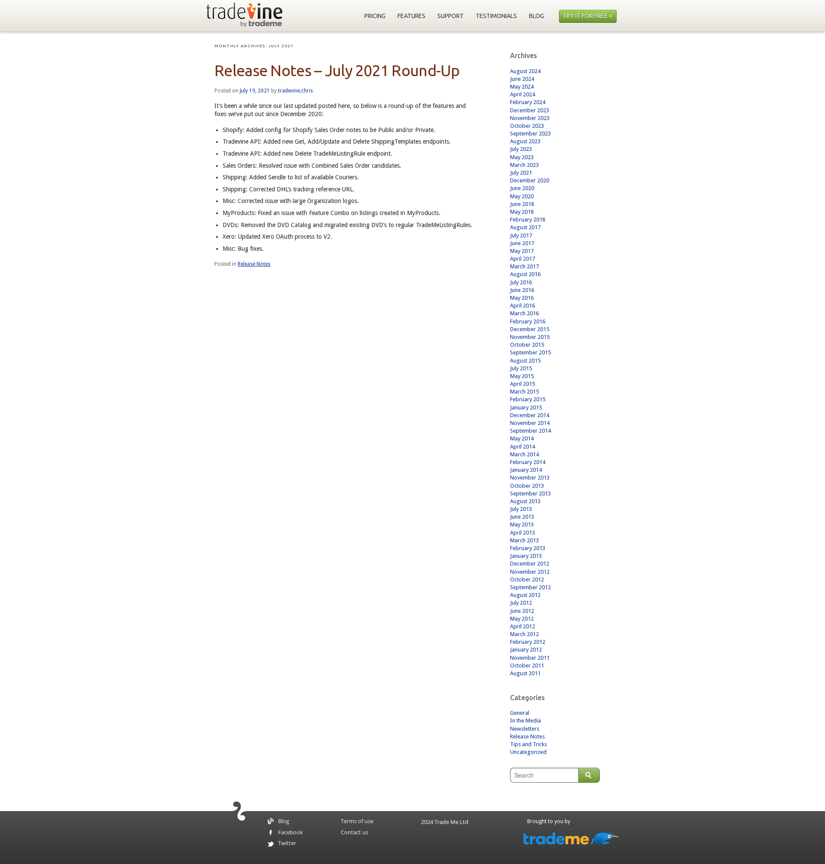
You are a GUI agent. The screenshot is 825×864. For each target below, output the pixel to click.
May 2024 (522, 86)
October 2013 (527, 486)
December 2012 (529, 563)
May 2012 (522, 618)
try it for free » (587, 15)
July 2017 (521, 235)
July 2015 (521, 368)
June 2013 (522, 516)
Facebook (290, 832)
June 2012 (522, 611)
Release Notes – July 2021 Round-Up (337, 70)
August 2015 (525, 360)
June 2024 (522, 79)
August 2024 (525, 71)
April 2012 (522, 626)
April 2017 (522, 258)
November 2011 (530, 658)
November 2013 (530, 477)
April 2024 (522, 94)
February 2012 (527, 642)
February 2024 (527, 102)
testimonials (496, 16)
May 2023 (522, 157)
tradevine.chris (295, 91)
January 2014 (526, 470)
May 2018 (522, 212)
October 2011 (527, 665)
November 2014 (530, 423)
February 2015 (527, 399)
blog (536, 16)
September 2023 (530, 133)
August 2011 (525, 673)
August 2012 (525, 595)
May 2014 (522, 438)
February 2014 (527, 462)
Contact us (354, 832)
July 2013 (521, 509)
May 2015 (522, 376)
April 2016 (522, 305)
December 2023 (529, 110)
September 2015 (530, 352)
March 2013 (524, 540)
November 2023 (530, 118)
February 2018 (527, 219)
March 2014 (524, 454)
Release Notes (254, 264)
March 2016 (524, 313)
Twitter (287, 843)
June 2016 (522, 290)
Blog (283, 821)
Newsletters (524, 729)
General (519, 713)
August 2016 (525, 274)
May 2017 (522, 251)
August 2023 (525, 141)
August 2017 (525, 227)
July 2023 (521, 149)
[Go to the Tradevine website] (244, 15)
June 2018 (522, 204)
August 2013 (525, 501)
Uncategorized (528, 752)
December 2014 (529, 415)
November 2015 (530, 337)
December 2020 (529, 180)
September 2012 (530, 587)
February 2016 (527, 321)
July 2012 (521, 603)
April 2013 (522, 532)
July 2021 (521, 172)
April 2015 (522, 384)
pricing (374, 16)
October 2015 (527, 344)
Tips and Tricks (528, 744)
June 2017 (522, 243)
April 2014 (522, 446)
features (411, 16)
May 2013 (522, 524)
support (450, 16)
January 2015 (526, 407)
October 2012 (527, 579)
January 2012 (526, 649)
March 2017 (524, 266)
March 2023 (524, 165)
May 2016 (522, 298)
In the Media (525, 720)
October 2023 (527, 126)
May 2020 (522, 196)
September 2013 (530, 493)
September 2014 (530, 430)
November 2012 (530, 572)
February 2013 (527, 548)
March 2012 (524, 634)
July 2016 (521, 282)
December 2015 (529, 329)
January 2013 (526, 556)
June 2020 (522, 188)
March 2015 (524, 391)
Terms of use (357, 821)
